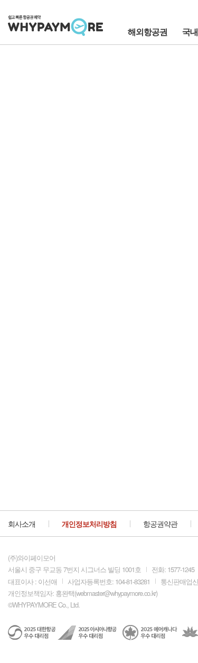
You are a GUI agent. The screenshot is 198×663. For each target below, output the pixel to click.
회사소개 (21, 523)
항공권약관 (160, 523)
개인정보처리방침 (89, 523)
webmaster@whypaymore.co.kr (116, 593)
